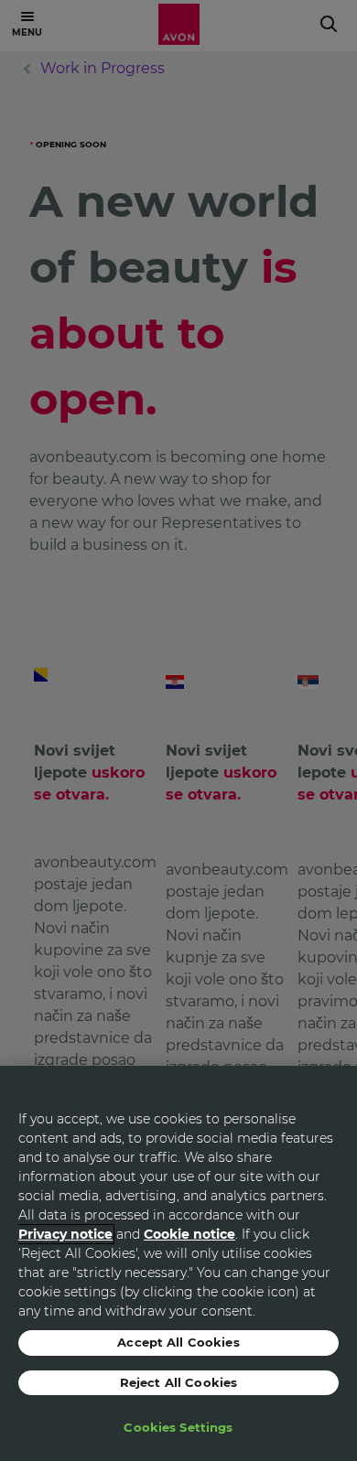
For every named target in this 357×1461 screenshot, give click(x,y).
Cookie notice (189, 1234)
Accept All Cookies (178, 1342)
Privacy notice (65, 1234)
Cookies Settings (178, 1427)
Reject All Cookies (178, 1382)
